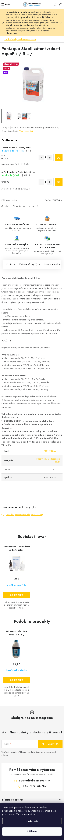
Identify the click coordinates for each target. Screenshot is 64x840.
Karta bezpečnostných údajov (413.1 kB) (24, 514)
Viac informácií (26, 130)
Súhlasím (32, 831)
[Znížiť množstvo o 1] (41, 157)
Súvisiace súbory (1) (28, 264)
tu (34, 814)
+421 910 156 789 (34, 786)
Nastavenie (32, 821)
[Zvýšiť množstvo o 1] (49, 157)
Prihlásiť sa (50, 743)
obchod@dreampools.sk (34, 781)
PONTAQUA (57, 200)
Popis (9, 264)
